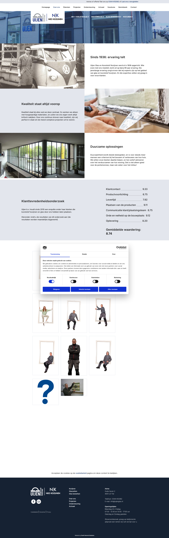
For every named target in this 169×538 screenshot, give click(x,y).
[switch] (73, 281)
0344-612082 (113, 2)
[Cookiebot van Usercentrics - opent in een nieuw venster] (117, 247)
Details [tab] (84, 254)
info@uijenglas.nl (117, 501)
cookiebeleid (81, 473)
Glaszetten (73, 491)
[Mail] (39, 501)
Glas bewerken (113, 17)
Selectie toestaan (84, 289)
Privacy (49, 512)
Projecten (72, 501)
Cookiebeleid (34, 512)
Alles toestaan (112, 289)
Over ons (72, 499)
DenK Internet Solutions (87, 535)
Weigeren (56, 289)
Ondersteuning (74, 504)
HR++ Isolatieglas (79, 17)
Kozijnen (127, 17)
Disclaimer (42, 512)
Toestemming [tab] (55, 254)
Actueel (72, 506)
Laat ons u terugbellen (130, 2)
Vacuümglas (97, 17)
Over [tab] (114, 254)
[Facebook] (33, 501)
